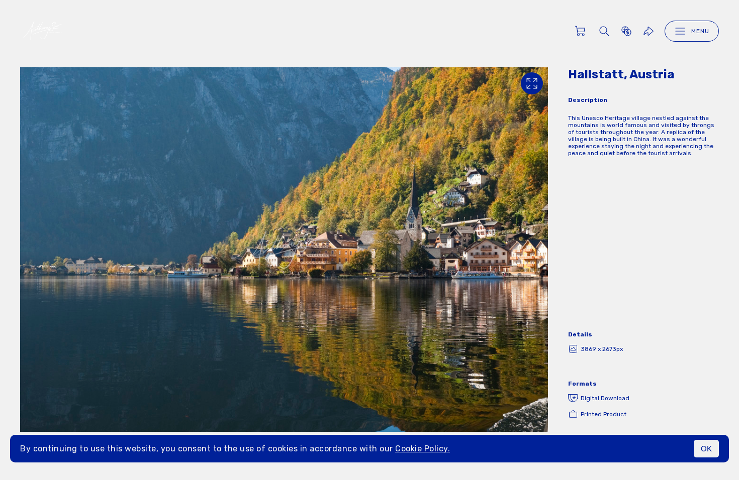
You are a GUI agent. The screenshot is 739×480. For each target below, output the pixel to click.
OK (706, 448)
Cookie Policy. (422, 448)
